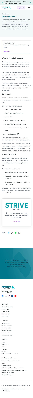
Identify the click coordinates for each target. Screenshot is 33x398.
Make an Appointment (7, 307)
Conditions (5, 14)
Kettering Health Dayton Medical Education (13, 368)
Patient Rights (5, 389)
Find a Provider (5, 309)
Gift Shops (4, 349)
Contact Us (4, 351)
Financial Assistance (7, 332)
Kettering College (6, 365)
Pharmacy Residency (7, 375)
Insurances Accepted (7, 335)
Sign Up (15, 221)
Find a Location (6, 311)
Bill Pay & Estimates (6, 330)
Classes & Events (6, 316)
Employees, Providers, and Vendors (11, 361)
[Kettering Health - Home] (6, 7)
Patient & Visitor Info (7, 325)
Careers (4, 347)
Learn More (6, 51)
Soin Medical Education (8, 372)
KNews (3, 363)
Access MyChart (6, 323)
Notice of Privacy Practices (18, 389)
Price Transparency (6, 328)
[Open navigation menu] (29, 7)
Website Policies (6, 390)
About (3, 342)
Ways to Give (5, 344)
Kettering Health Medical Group (10, 354)
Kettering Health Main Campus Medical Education (14, 370)
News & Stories (5, 314)
